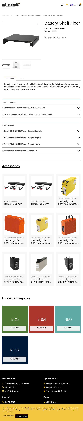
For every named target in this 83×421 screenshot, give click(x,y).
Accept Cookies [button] (22, 416)
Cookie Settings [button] (8, 415)
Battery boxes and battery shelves (21, 15)
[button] (67, 5)
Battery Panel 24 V (66, 87)
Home (4, 15)
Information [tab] (10, 78)
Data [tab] (21, 78)
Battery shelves (42, 15)
